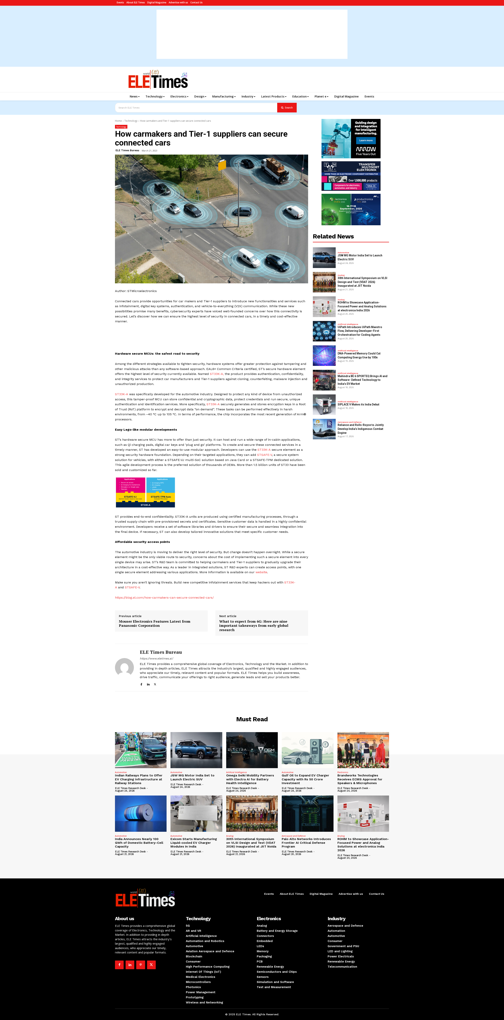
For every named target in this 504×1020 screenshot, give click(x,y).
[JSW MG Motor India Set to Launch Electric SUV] (324, 257)
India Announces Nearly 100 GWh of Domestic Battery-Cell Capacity (139, 842)
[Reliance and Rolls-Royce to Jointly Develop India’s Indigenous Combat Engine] (324, 429)
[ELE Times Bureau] (124, 667)
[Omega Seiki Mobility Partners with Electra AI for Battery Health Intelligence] (252, 750)
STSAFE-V (264, 455)
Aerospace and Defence (349, 422)
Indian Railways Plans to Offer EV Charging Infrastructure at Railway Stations (138, 779)
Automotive (343, 253)
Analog (341, 275)
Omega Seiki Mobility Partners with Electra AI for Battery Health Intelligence (250, 779)
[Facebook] (141, 683)
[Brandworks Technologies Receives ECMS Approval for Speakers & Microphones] (363, 750)
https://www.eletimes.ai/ (156, 658)
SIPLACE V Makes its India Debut (358, 404)
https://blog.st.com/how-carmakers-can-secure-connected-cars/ (164, 597)
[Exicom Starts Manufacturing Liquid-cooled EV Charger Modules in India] (196, 814)
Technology (130, 120)
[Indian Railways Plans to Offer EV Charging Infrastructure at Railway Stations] (141, 750)
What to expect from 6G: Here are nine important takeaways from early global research (253, 625)
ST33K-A (121, 394)
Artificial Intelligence (348, 324)
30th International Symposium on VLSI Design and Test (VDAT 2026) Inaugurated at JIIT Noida (362, 281)
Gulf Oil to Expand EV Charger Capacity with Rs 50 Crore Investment (305, 779)
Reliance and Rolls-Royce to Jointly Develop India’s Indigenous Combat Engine (361, 428)
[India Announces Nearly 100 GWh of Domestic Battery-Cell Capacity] (141, 814)
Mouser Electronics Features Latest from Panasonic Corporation (154, 623)
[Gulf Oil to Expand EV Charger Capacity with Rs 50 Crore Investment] (307, 750)
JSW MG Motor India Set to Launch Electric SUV (192, 777)
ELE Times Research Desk (130, 788)
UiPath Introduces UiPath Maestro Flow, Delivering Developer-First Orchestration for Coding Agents (360, 330)
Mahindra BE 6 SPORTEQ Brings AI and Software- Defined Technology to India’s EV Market (362, 380)
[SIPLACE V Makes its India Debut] (324, 404)
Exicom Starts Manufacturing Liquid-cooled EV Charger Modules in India (193, 842)
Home (118, 120)
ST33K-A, (217, 374)
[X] (155, 683)
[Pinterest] (140, 965)
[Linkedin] (148, 683)
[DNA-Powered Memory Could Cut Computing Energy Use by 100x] (324, 355)
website (261, 572)
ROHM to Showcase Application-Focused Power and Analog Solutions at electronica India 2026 (362, 306)
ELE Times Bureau (127, 150)
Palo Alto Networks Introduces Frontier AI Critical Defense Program (306, 842)
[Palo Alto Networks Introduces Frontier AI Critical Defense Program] (307, 814)
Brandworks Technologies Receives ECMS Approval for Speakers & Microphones (359, 779)
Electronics (342, 772)
